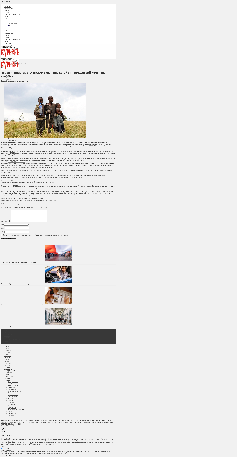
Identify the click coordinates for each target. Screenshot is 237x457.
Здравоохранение (14, 391)
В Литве (7, 346)
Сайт (2, 231)
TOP (1, 67)
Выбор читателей (10, 371)
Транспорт (8, 369)
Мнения (7, 358)
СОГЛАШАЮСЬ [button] (107, 422)
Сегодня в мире (7, 67)
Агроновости (12, 404)
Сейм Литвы (8, 376)
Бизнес (6, 83)
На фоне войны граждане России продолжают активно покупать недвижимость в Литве (30, 200)
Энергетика (12, 415)
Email (2, 228)
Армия (6, 374)
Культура (7, 378)
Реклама (7, 16)
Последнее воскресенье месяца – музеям (14, 326)
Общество (7, 356)
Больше (7, 380)
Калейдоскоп (8, 372)
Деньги (10, 398)
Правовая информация (12, 14)
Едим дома (12, 406)
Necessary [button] (4, 446)
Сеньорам (11, 387)
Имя (2, 224)
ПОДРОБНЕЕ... (6, 424)
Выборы (11, 402)
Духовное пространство (16, 409)
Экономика (8, 352)
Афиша (7, 10)
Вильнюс (7, 359)
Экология (11, 393)
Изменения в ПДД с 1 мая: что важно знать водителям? (17, 284)
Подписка (7, 18)
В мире (6, 348)
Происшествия (13, 395)
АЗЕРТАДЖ (92, 146)
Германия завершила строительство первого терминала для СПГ (23, 198)
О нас (6, 5)
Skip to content (5, 2)
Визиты (10, 400)
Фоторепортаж (13, 382)
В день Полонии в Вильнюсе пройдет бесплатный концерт (18, 262)
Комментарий (6, 221)
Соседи (7, 367)
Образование (12, 389)
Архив (6, 12)
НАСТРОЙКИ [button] (16, 424)
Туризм (10, 383)
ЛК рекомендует (13, 385)
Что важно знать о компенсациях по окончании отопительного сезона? (22, 305)
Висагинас (8, 363)
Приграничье (12, 396)
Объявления (8, 8)
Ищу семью (12, 408)
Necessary (6, 448)
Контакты (7, 7)
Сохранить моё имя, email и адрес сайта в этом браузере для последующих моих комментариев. (35, 235)
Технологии (12, 141)
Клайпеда (7, 361)
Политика (7, 79)
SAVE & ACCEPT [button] (6, 455)
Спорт (10, 411)
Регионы (7, 365)
